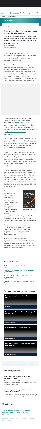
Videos (3, 426)
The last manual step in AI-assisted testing (16, 266)
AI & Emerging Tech (10, 364)
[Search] (38, 13)
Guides (4, 424)
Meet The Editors (25, 410)
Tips (28, 424)
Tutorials (32, 424)
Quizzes (23, 424)
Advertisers (12, 412)
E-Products (31, 418)
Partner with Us (20, 412)
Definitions (24, 418)
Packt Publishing (9, 45)
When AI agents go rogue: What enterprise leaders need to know (19, 390)
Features (9, 420)
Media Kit (28, 412)
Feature (6, 26)
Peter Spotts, (8, 43)
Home (3, 16)
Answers (18, 418)
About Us (4, 410)
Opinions (9, 424)
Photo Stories (16, 424)
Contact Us (5, 412)
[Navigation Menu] (2, 13)
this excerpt (12, 195)
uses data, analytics (20, 123)
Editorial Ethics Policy (13, 410)
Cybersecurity (21, 364)
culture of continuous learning (15, 132)
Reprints (12, 418)
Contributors (5, 418)
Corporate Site (5, 414)
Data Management (12, 16)
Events (3, 420)
